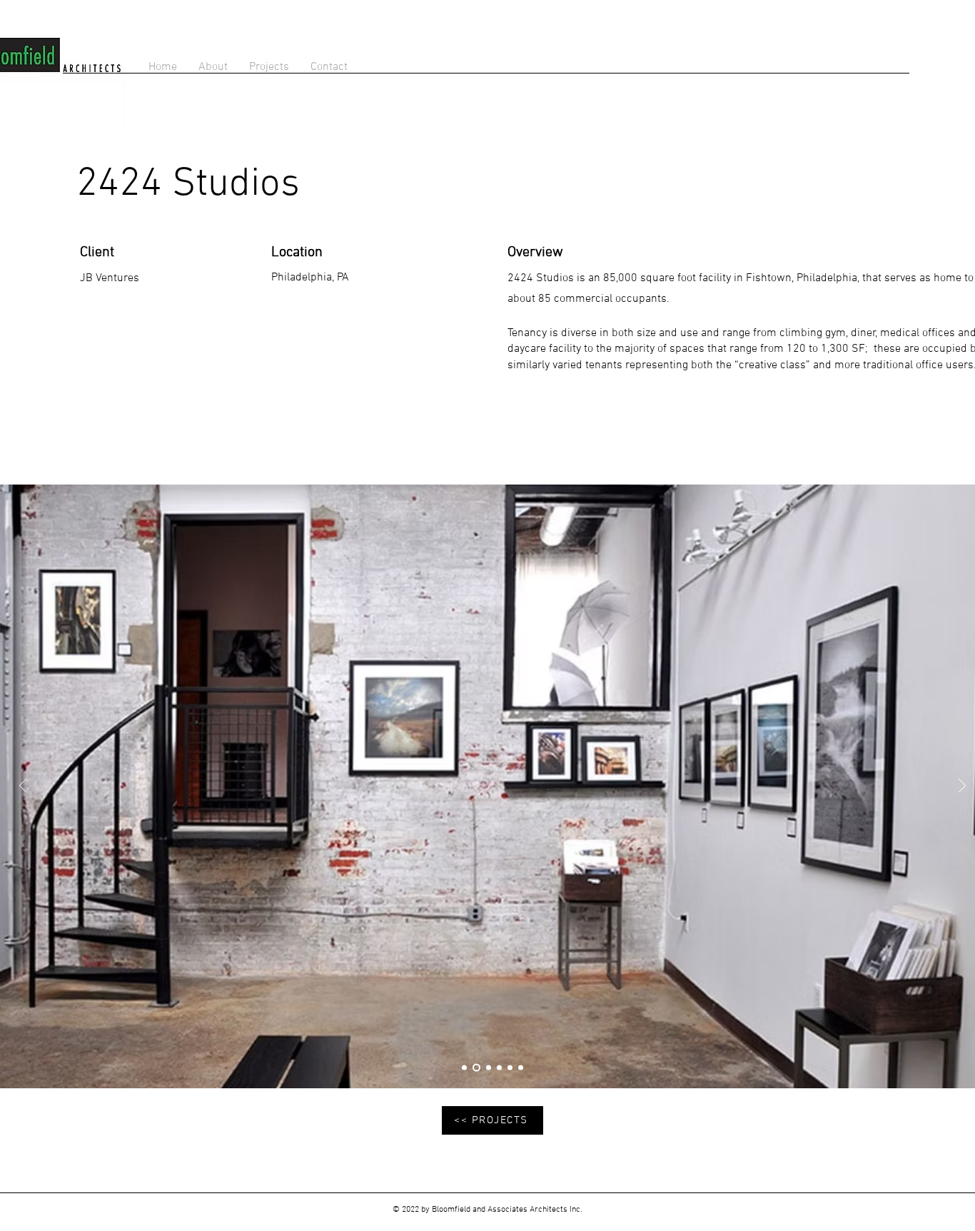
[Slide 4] (475, 1067)
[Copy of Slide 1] (499, 1067)
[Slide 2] (464, 1067)
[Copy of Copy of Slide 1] (509, 1067)
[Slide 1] (487, 1068)
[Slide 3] (520, 1067)
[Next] (962, 787)
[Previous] (22, 787)
